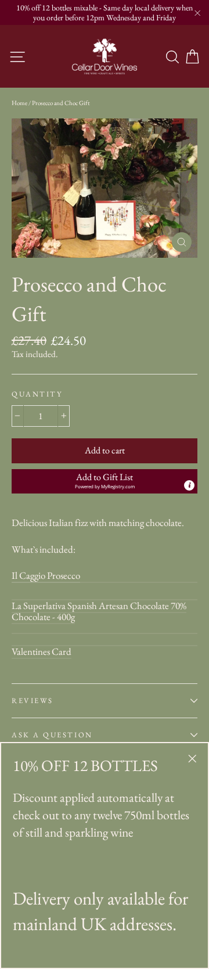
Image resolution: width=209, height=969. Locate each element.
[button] (104, 481)
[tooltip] (189, 485)
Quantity (37, 394)
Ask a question (52, 735)
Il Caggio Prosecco (46, 575)
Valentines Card (41, 651)
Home (19, 103)
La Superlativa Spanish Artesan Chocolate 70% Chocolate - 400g (99, 611)
